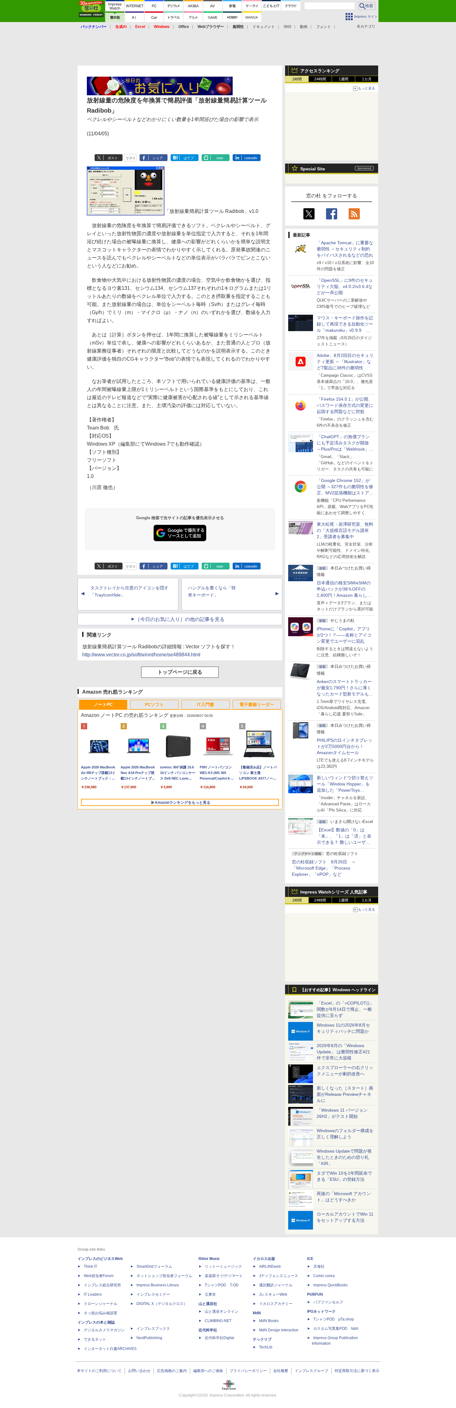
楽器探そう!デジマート (224, 1276)
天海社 (318, 1266)
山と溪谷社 (208, 1304)
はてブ (189, 158)
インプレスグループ (311, 1371)
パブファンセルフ (328, 1302)
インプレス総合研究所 (102, 1285)
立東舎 (210, 1294)
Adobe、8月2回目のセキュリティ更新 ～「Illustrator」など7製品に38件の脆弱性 (345, 361)
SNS (287, 27)
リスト (131, 158)
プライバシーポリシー (248, 1371)
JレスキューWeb (273, 1294)
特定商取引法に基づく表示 (357, 1371)
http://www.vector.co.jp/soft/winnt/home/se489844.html (141, 654)
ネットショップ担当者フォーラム (164, 1276)
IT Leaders (93, 1294)
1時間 (297, 79)
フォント (323, 27)
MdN (257, 1313)
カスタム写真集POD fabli (335, 1328)
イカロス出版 (264, 1259)
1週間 (343, 79)
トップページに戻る (180, 672)
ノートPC (103, 704)
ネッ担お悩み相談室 (100, 1313)
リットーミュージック (223, 1266)
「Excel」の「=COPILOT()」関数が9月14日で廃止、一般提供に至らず (345, 1009)
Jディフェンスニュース (278, 1276)
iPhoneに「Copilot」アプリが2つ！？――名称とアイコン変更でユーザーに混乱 (344, 635)
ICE (310, 1259)
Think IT (90, 1266)
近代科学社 (208, 1330)
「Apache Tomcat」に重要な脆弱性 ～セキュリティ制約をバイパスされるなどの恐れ (345, 249)
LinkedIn (250, 158)
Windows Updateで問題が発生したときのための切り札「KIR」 (344, 1157)
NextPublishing (149, 1338)
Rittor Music (209, 1259)
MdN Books (269, 1321)
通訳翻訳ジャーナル (276, 1285)
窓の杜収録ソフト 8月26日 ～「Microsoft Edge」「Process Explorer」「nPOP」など (324, 868)
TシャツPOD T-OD (222, 1285)
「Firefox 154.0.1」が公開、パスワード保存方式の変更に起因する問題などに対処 (345, 405)
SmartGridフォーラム (154, 1266)
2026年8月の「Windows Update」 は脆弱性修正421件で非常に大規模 (343, 1051)
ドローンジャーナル (100, 1304)
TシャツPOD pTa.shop (333, 1319)
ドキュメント (264, 27)
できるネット (95, 1339)
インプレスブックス (153, 1328)
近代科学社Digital (219, 1338)
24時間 (320, 79)
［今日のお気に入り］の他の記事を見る (180, 619)
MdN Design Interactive (278, 1330)
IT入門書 (205, 704)
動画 (303, 27)
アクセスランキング (319, 70)
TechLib (265, 1347)
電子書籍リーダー (256, 704)
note (220, 158)
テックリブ (262, 1339)
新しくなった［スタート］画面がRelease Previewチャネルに (345, 1094)
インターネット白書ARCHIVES (110, 1349)
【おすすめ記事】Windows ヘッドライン (338, 990)
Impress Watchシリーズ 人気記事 (333, 891)
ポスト (113, 158)
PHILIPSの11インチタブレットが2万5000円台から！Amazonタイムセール (344, 746)
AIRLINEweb (270, 1266)
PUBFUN (315, 1294)
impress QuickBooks (330, 1285)
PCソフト (154, 704)
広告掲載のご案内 (172, 1371)
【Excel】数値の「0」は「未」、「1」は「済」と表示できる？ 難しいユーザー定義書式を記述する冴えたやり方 (345, 842)
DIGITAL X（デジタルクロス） (161, 1304)
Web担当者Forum (99, 1276)
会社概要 (280, 1371)
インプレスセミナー (153, 1294)
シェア (158, 158)
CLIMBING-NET (218, 1321)
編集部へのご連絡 (208, 1371)
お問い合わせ (139, 1371)
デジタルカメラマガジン (104, 1330)
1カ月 (367, 79)
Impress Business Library (157, 1285)
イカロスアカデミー (276, 1304)
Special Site (312, 168)
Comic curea (324, 1276)
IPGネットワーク (321, 1311)
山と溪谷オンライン (221, 1311)
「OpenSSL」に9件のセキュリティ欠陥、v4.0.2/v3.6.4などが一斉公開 (345, 286)
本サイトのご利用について (99, 1371)
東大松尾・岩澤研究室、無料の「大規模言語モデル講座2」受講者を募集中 (345, 530)
